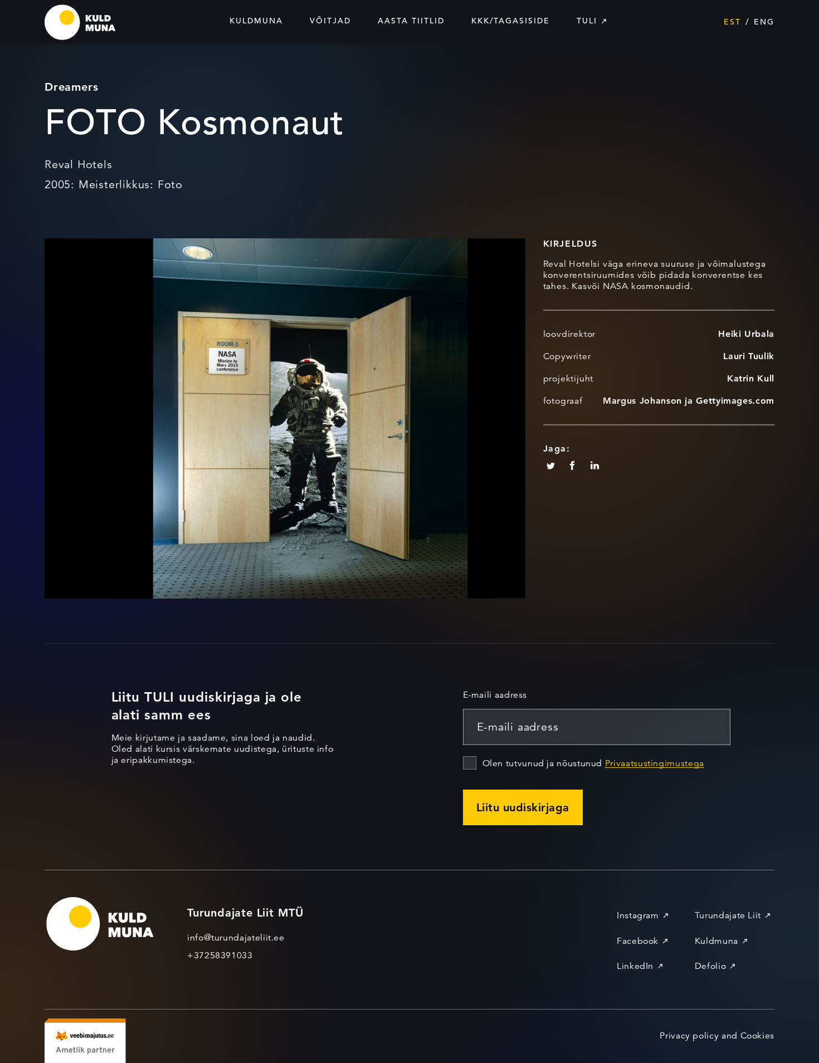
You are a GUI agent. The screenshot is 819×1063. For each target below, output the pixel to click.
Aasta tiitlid (411, 21)
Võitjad (330, 21)
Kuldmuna (256, 21)
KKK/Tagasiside (510, 21)
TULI (587, 21)
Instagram (638, 915)
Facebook (638, 941)
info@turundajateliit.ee (236, 937)
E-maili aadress (495, 694)
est (732, 22)
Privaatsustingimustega (654, 763)
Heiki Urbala (746, 334)
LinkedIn (635, 966)
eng (764, 22)
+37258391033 (220, 955)
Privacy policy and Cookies (717, 1035)
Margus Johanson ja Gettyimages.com (688, 400)
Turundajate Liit (728, 915)
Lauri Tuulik (748, 356)
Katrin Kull (750, 378)
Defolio (710, 966)
